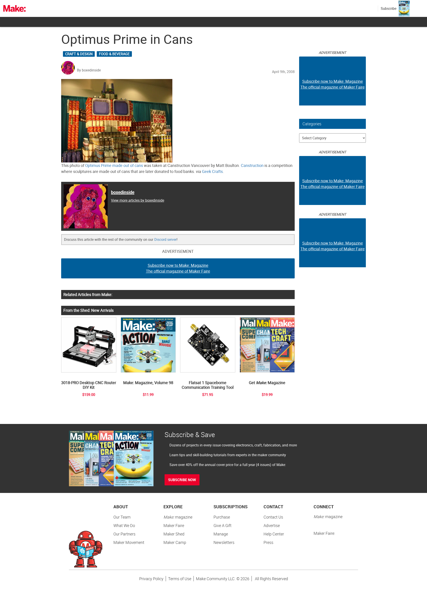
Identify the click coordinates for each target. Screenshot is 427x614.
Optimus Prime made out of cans (114, 165)
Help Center (274, 534)
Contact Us (273, 517)
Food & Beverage (114, 53)
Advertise (272, 525)
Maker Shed (173, 534)
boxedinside (122, 192)
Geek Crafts (212, 171)
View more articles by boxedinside (137, 200)
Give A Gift (223, 525)
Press (268, 542)
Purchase (222, 517)
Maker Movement (128, 542)
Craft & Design (79, 53)
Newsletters (224, 542)
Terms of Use (179, 578)
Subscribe (388, 8)
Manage (221, 534)
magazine (177, 517)
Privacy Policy (151, 578)
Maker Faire (173, 525)
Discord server (165, 239)
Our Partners (124, 534)
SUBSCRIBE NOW (182, 479)
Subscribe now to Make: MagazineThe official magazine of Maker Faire (178, 268)
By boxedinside (89, 70)
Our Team (122, 517)
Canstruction (252, 165)
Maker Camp (174, 542)
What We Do (124, 525)
